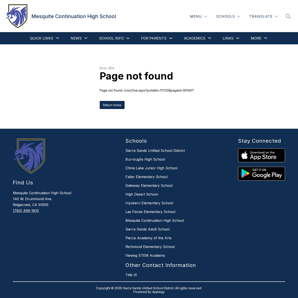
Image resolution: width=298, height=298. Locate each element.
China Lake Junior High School (151, 168)
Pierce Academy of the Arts (148, 238)
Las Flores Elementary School (150, 212)
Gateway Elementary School (149, 185)
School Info (111, 38)
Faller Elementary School (146, 177)
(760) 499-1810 (26, 210)
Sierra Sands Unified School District (155, 150)
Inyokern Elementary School (149, 203)
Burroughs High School (145, 159)
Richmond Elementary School (150, 246)
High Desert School (141, 194)
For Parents (153, 38)
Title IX (131, 275)
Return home (112, 105)
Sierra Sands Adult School (147, 229)
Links (228, 38)
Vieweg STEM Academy (145, 255)
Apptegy (158, 292)
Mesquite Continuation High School (154, 220)
